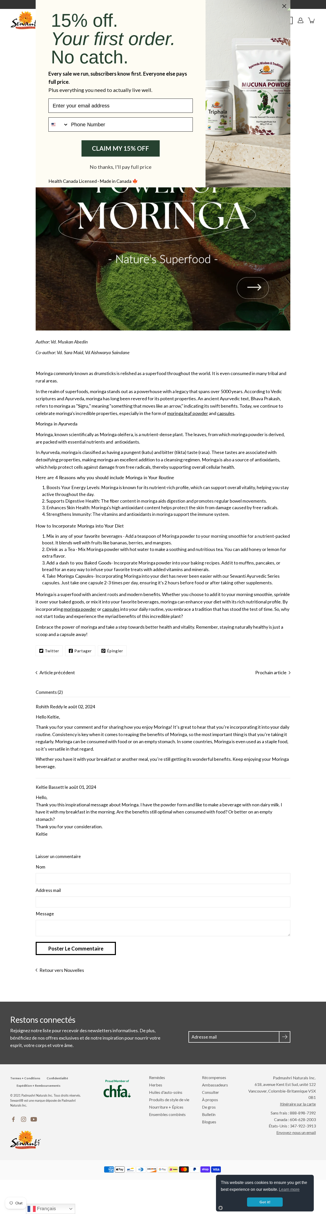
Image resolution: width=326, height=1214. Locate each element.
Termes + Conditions (25, 1078)
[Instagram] (23, 1119)
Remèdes (157, 1077)
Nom (40, 867)
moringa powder (80, 609)
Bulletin (208, 1114)
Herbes (155, 1084)
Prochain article (271, 672)
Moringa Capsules (75, 576)
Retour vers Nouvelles (61, 970)
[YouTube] (34, 1119)
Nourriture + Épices (166, 1107)
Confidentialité (57, 1078)
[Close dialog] (284, 6)
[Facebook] (13, 1119)
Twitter (52, 651)
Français (46, 1208)
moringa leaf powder (187, 413)
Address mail (48, 890)
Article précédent (57, 672)
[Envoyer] (284, 1037)
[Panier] (312, 20)
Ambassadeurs (215, 1084)
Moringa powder (178, 536)
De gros (209, 1107)
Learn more (289, 1189)
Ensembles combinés (167, 1114)
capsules (225, 413)
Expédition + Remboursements (38, 1085)
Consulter (210, 1092)
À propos (210, 1099)
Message (45, 913)
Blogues (209, 1121)
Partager (83, 651)
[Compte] (300, 20)
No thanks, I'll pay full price (121, 167)
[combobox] (59, 124)
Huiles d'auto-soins (165, 1092)
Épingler (115, 651)
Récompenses (214, 1077)
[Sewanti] (25, 20)
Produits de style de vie (169, 1099)
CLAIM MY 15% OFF (120, 148)
